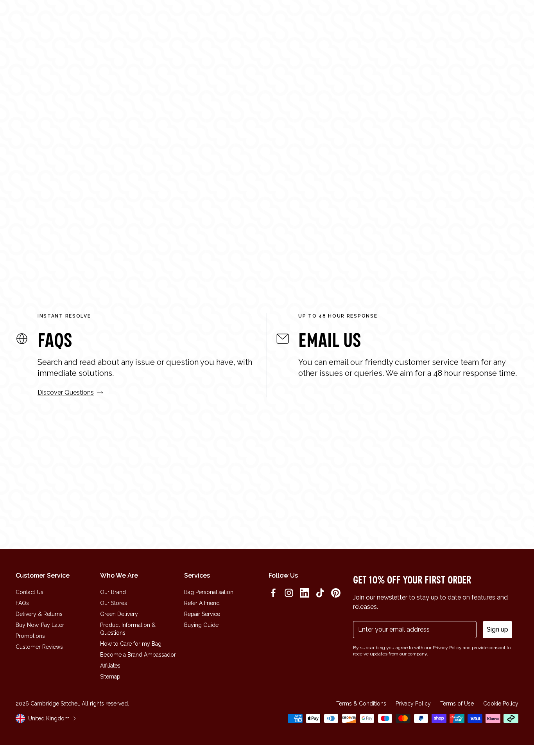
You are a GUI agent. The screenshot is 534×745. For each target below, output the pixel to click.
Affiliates (110, 665)
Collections (200, 21)
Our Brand (113, 592)
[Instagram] (289, 593)
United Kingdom (49, 718)
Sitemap (110, 676)
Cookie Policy (500, 703)
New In (144, 21)
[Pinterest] (335, 593)
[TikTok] (320, 593)
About (234, 21)
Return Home (267, 242)
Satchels (294, 210)
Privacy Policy (413, 703)
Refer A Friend (202, 603)
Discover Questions (66, 392)
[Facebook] (273, 593)
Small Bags (350, 210)
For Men (239, 210)
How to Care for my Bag (130, 644)
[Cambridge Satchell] (66, 21)
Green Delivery (119, 614)
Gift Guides (266, 21)
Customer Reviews (39, 647)
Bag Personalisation (208, 592)
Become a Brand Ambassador (138, 655)
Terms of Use (457, 703)
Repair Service (202, 614)
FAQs (22, 603)
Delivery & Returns (39, 614)
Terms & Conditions (361, 703)
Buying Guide (201, 625)
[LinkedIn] (304, 593)
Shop (167, 21)
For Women (184, 210)
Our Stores (113, 603)
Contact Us (29, 592)
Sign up (497, 629)
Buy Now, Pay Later (40, 625)
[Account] (496, 21)
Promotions (30, 636)
